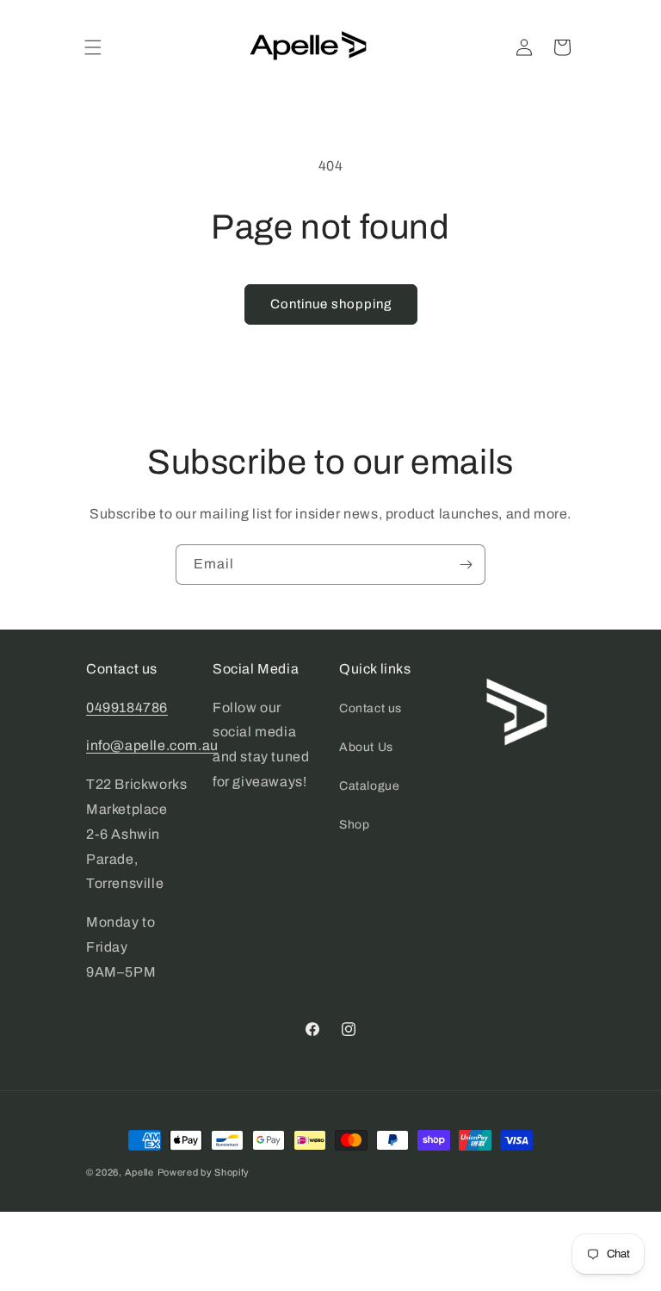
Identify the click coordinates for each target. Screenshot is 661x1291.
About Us (366, 747)
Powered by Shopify (204, 1172)
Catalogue (369, 785)
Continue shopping (331, 304)
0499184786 (127, 707)
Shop (354, 824)
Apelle (139, 1172)
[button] (93, 47)
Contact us (370, 708)
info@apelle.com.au (152, 745)
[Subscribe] (466, 564)
